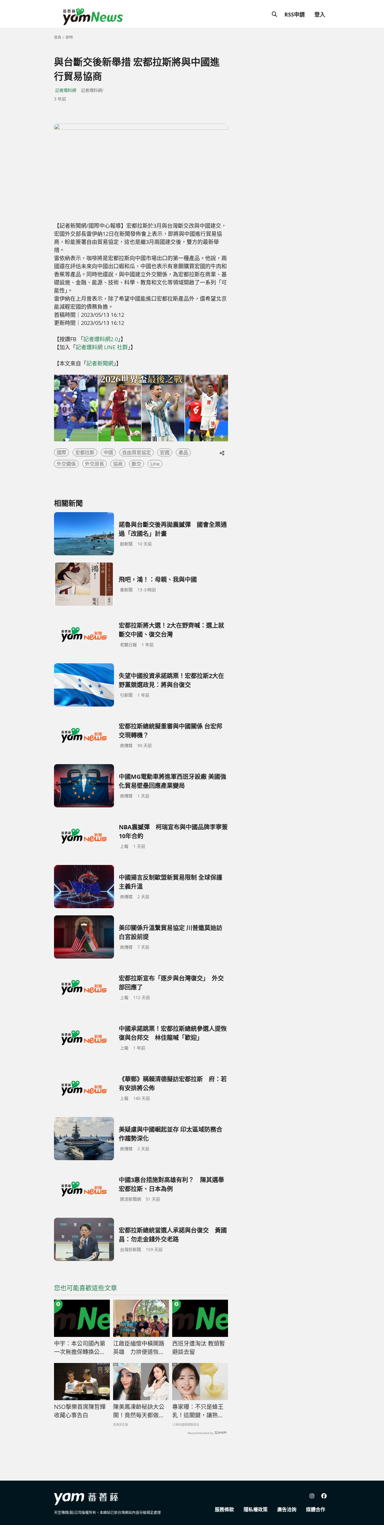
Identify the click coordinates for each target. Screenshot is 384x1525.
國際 (61, 452)
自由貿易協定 (136, 452)
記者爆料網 (65, 90)
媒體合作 (315, 1509)
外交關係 (66, 464)
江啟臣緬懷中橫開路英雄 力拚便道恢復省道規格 (138, 1348)
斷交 (136, 464)
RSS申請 (294, 14)
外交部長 (94, 464)
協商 (118, 464)
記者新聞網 (99, 363)
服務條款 (224, 1509)
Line (155, 464)
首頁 (57, 37)
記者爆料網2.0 (100, 339)
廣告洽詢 (286, 1509)
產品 (183, 452)
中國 (108, 452)
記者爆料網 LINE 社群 (102, 347)
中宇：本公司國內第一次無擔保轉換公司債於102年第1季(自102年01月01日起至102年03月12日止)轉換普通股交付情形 (80, 1348)
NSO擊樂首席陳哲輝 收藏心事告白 (80, 1411)
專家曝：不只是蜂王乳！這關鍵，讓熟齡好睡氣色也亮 (198, 1411)
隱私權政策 (256, 1509)
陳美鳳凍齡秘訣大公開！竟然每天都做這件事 (138, 1411)
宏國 (165, 452)
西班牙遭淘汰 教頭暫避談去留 (198, 1348)
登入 (319, 14)
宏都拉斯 (84, 452)
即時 (69, 37)
